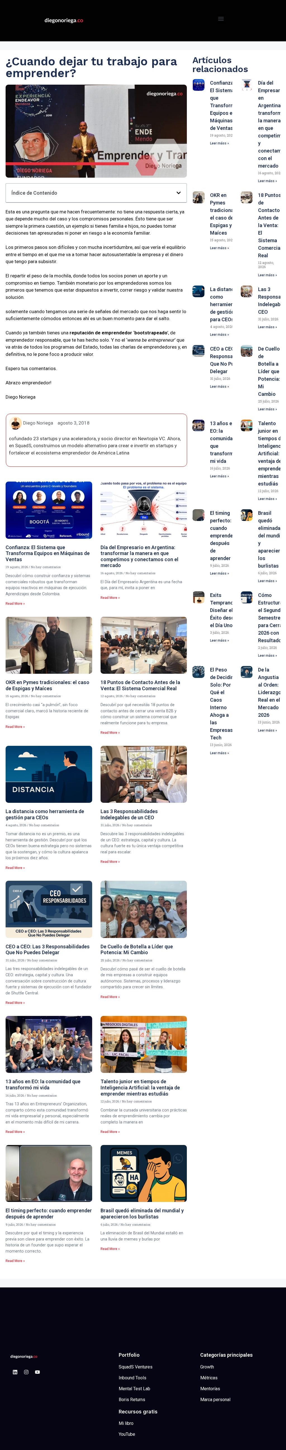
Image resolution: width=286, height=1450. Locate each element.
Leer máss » (219, 143)
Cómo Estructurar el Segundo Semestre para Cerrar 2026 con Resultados (271, 617)
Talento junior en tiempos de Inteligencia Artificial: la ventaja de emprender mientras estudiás (140, 1087)
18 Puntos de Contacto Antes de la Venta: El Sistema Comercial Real (140, 685)
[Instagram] (26, 1372)
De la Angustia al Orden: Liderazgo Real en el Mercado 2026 (269, 692)
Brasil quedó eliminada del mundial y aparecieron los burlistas (142, 1214)
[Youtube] (37, 1372)
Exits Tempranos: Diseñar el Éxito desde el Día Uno (223, 610)
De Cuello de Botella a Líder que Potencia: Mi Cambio (137, 950)
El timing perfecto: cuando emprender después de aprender (49, 1214)
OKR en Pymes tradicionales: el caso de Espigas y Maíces (47, 685)
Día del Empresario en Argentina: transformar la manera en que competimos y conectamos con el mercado (139, 556)
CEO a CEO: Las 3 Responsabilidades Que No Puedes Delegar (48, 950)
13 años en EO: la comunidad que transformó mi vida (43, 1084)
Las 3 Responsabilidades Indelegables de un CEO (129, 814)
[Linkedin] (15, 1372)
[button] (221, 18)
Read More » (15, 604)
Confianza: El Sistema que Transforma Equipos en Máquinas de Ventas (48, 553)
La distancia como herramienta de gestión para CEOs (45, 814)
